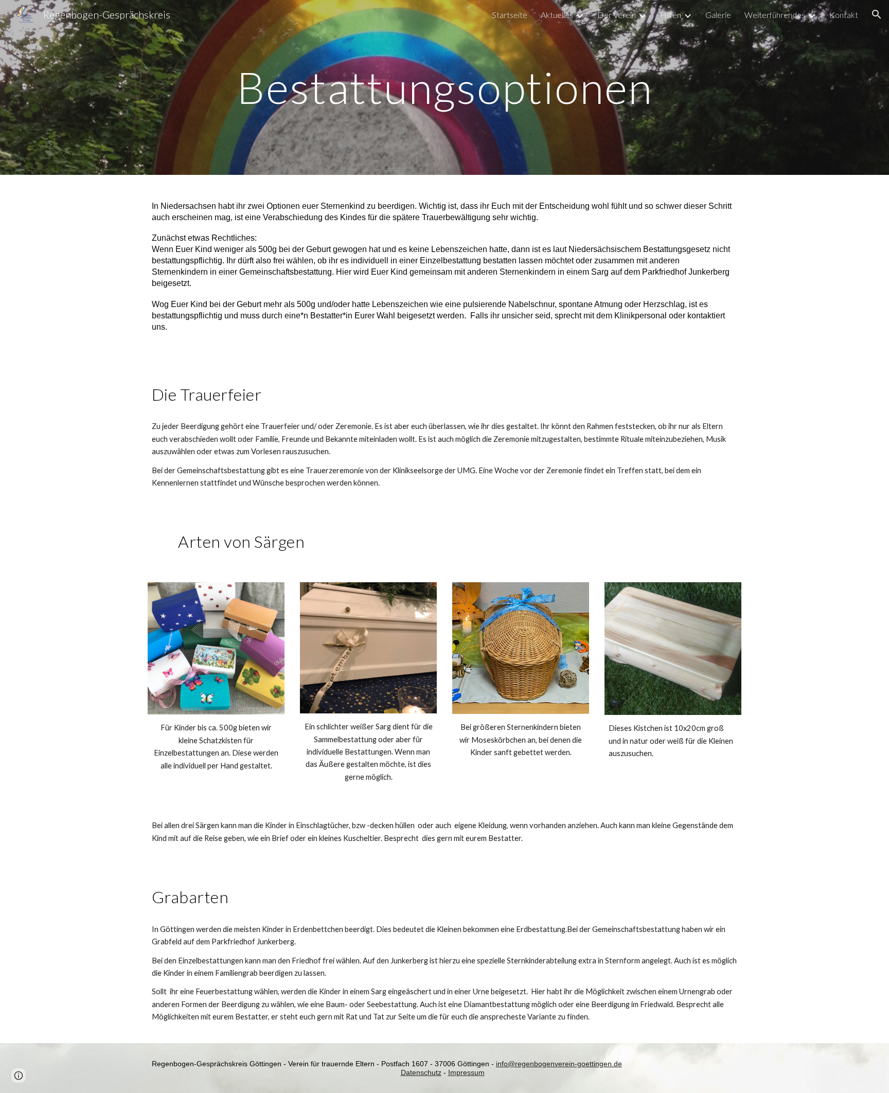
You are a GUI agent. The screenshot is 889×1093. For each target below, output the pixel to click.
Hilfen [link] (670, 15)
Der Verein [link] (616, 15)
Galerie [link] (718, 15)
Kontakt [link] (843, 15)
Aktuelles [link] (557, 15)
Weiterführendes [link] (774, 15)
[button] (876, 14)
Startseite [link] (509, 15)
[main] (444, 87)
